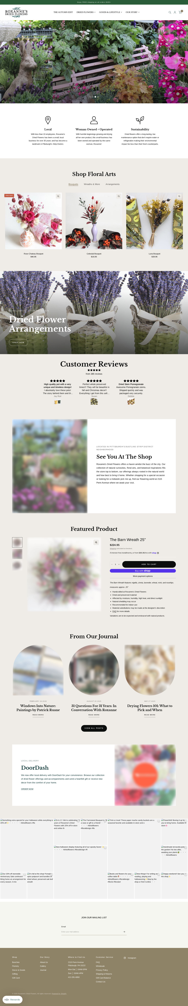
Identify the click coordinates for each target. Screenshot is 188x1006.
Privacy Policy (102, 970)
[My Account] (174, 12)
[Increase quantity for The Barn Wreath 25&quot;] (119, 564)
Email (63, 927)
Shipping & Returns (104, 974)
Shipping (113, 548)
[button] (18, 91)
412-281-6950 (74, 977)
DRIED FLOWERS (85, 12)
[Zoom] (96, 542)
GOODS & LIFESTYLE (109, 12)
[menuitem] (63, 12)
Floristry (15, 966)
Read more (38, 715)
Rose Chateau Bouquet (33, 254)
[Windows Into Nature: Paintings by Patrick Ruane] (38, 670)
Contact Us (100, 982)
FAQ (114, 611)
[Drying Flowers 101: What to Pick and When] (149, 670)
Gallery (43, 966)
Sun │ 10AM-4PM (75, 973)
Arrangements (113, 184)
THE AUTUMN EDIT (63, 12)
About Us (44, 962)
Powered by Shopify (59, 994)
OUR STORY (131, 12)
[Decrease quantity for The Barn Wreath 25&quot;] (112, 564)
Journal (43, 970)
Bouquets (73, 184)
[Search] (169, 12)
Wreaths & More (92, 184)
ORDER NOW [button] (27, 789)
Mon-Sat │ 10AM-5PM (77, 969)
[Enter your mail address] (124, 931)
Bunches (16, 962)
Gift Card (16, 978)
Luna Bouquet (154, 254)
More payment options (143, 576)
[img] (94, 370)
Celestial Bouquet (94, 254)
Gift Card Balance (103, 978)
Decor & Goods (18, 970)
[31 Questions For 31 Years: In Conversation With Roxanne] (94, 670)
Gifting (15, 974)
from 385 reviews (94, 374)
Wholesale (100, 966)
